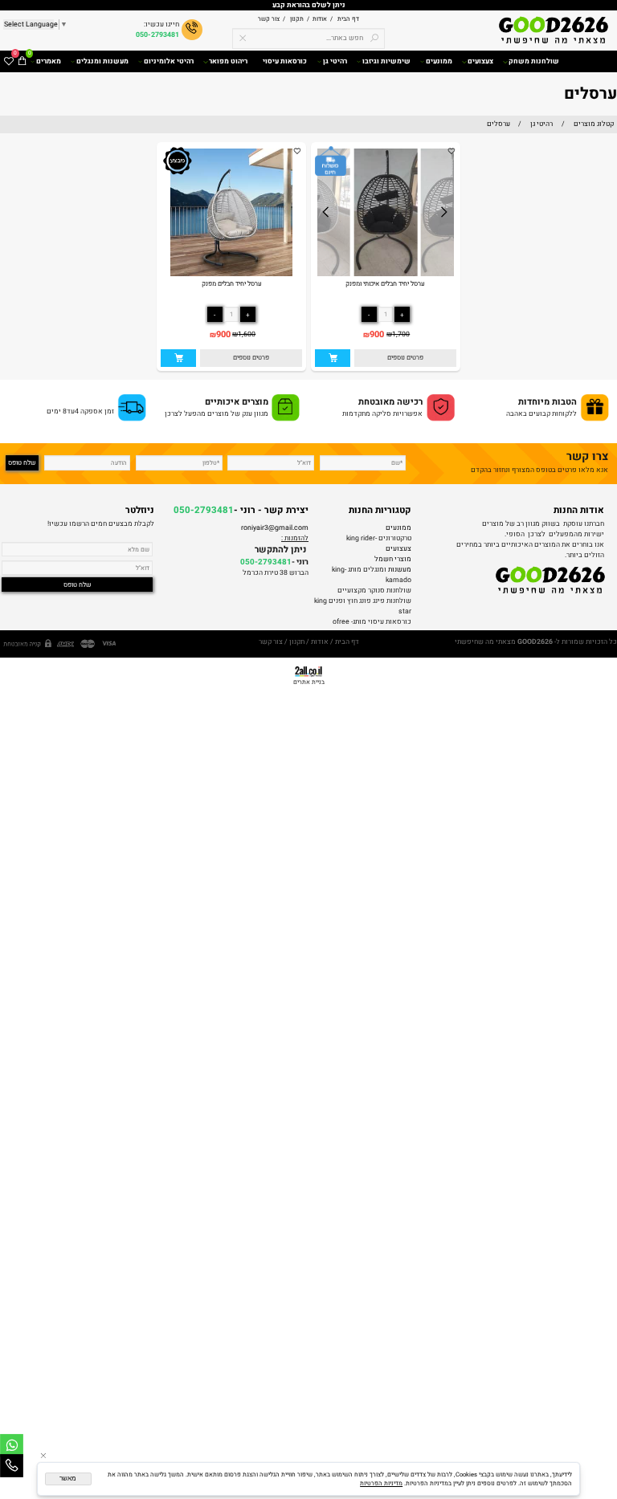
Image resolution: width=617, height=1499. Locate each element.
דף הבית (347, 18)
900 (377, 334)
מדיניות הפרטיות (381, 1483)
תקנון (296, 18)
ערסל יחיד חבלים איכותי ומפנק (385, 283)
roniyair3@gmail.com (274, 528)
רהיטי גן (335, 61)
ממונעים (439, 61)
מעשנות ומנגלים (102, 61)
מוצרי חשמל (392, 559)
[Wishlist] (8, 61)
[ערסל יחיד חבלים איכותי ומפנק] (386, 274)
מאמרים (48, 61)
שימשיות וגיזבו (386, 61)
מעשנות (399, 569)
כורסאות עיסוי (285, 61)
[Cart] (22, 61)
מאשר (67, 1478)
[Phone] (11, 1465)
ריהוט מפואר (228, 61)
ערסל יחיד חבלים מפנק (232, 283)
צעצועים (480, 61)
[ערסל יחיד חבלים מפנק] (231, 274)
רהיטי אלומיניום (169, 61)
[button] (332, 358)
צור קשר (269, 18)
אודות (318, 18)
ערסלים (590, 93)
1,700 (401, 334)
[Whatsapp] (11, 1445)
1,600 (246, 334)
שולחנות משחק (534, 61)
